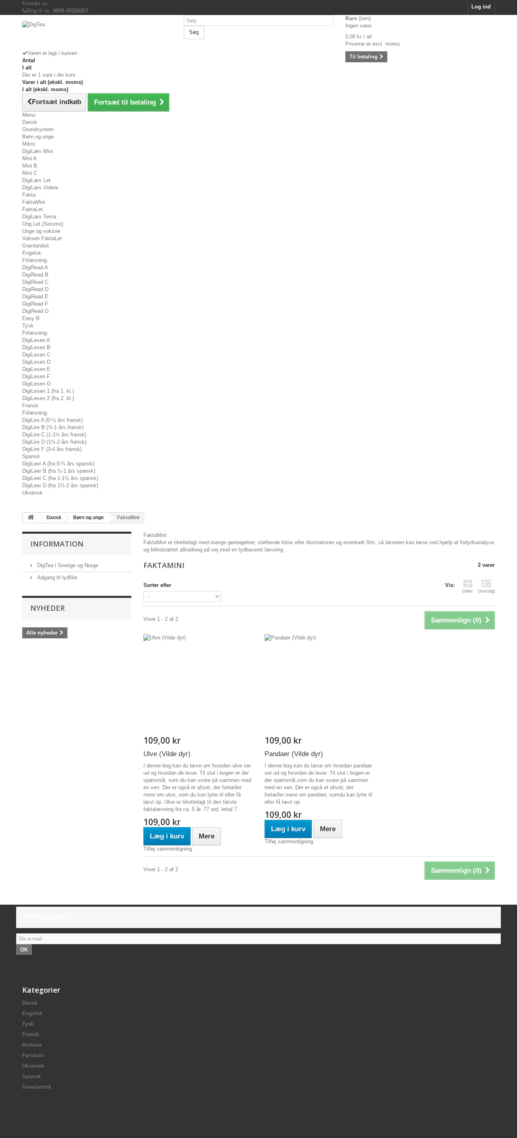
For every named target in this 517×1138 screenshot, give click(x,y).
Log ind (481, 7)
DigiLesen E (36, 369)
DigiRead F (35, 304)
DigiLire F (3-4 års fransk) (52, 449)
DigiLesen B (36, 347)
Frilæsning (34, 260)
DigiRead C (35, 282)
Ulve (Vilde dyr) (167, 754)
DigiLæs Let (36, 180)
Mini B (29, 166)
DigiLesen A (36, 340)
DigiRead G (35, 311)
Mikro (28, 144)
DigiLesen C (36, 355)
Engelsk (31, 253)
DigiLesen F (36, 376)
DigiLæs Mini (37, 151)
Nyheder (47, 608)
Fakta (29, 195)
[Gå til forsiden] (30, 518)
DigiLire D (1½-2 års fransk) (54, 442)
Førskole (33, 1055)
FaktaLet (32, 209)
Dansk (29, 122)
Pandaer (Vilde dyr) (294, 754)
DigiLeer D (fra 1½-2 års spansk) (60, 485)
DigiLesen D (36, 362)
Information (57, 544)
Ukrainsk (32, 493)
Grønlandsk (35, 246)
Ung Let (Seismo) (42, 224)
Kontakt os (35, 3)
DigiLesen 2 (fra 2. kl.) (48, 398)
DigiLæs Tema (39, 217)
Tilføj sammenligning (167, 849)
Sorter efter (157, 585)
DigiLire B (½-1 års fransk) (53, 427)
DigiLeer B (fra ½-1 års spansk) (58, 471)
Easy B (31, 318)
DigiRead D (35, 289)
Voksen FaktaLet (42, 238)
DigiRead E (35, 296)
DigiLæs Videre (40, 187)
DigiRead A (35, 267)
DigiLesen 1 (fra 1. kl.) (48, 391)
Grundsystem (38, 129)
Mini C (29, 173)
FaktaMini (33, 202)
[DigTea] (97, 35)
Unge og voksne (41, 231)
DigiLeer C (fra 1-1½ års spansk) (60, 478)
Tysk (28, 326)
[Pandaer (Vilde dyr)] (319, 684)
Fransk (30, 405)
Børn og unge (38, 137)
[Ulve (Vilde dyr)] (197, 684)
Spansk (31, 456)
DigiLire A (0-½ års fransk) (52, 420)
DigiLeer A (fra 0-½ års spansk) (58, 464)
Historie (32, 1045)
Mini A (29, 158)
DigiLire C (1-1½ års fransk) (54, 435)
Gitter (467, 591)
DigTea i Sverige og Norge (67, 565)
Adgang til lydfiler (57, 577)
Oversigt (486, 591)
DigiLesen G (36, 384)
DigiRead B (35, 275)
